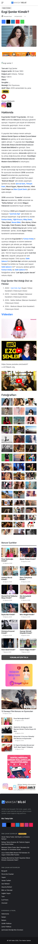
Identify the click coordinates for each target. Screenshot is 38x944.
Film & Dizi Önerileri (7, 874)
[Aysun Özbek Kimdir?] (28, 552)
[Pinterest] (18, 22)
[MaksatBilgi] (19, 2)
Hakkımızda (5, 914)
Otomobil (4, 903)
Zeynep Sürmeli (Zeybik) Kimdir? (26, 632)
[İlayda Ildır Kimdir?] (9, 608)
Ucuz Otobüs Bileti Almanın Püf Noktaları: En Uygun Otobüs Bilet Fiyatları (15, 854)
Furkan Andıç (6, 219)
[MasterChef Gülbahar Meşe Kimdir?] (9, 589)
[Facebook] (4, 22)
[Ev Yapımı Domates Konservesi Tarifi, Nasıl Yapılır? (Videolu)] (6, 747)
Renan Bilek (16, 222)
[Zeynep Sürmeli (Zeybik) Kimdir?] (28, 624)
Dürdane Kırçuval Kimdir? (7, 632)
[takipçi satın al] (19, 54)
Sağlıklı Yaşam (6, 893)
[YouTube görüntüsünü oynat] (19, 328)
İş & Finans (4, 900)
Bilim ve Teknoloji (6, 890)
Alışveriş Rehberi (6, 887)
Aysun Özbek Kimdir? (28, 559)
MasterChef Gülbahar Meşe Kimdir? (9, 597)
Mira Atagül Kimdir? (27, 614)
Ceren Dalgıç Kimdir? (27, 650)
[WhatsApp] (22, 22)
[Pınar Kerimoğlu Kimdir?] (9, 552)
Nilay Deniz (27, 219)
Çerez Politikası (6, 926)
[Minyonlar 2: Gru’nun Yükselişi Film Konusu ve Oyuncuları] (6, 739)
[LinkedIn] (13, 22)
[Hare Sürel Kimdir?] (9, 643)
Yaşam (3, 877)
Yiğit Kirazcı (17, 219)
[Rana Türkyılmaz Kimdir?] (28, 571)
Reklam (3, 920)
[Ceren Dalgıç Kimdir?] (28, 643)
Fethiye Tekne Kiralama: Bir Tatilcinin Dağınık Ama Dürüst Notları (15, 843)
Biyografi (4, 871)
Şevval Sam (20, 184)
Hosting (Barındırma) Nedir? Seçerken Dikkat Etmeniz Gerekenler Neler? (15, 859)
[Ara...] (36, 3)
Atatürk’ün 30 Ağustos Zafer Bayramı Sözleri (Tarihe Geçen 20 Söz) (25, 729)
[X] (8, 22)
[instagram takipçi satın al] (19, 786)
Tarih (3, 896)
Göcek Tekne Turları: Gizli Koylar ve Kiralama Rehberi (15, 838)
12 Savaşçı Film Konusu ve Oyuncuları (17, 711)
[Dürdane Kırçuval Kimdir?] (9, 624)
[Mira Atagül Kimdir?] (28, 608)
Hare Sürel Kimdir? (8, 650)
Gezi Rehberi (5, 884)
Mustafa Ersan (8, 16)
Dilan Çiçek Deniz (20, 189)
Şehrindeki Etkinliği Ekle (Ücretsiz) (12, 930)
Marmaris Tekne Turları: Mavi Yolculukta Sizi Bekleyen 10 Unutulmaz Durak (15, 848)
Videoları (7, 314)
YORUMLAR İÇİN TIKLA (19, 657)
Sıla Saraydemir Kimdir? (25, 597)
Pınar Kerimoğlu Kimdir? (7, 560)
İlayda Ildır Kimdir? (8, 614)
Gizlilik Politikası (6, 923)
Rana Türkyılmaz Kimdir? (26, 578)
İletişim (3, 917)
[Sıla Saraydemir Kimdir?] (28, 589)
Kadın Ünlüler (7, 8)
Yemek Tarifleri (6, 880)
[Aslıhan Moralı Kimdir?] (9, 571)
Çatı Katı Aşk (16, 288)
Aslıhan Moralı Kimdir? (6, 578)
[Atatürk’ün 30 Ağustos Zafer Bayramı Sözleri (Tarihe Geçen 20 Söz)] (6, 729)
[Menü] (2, 3)
